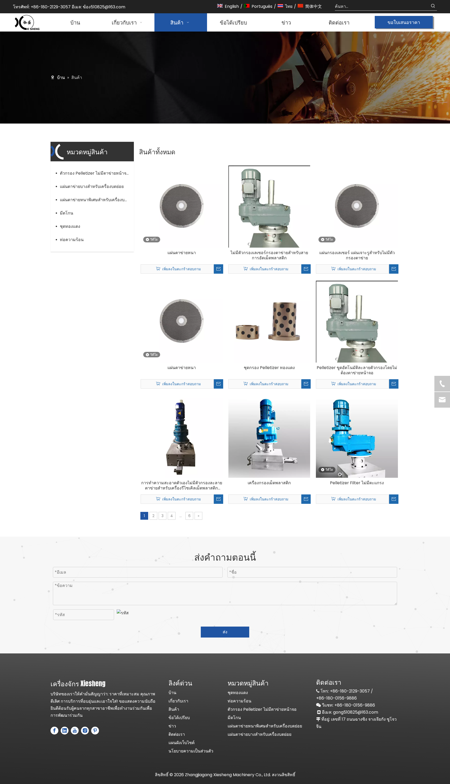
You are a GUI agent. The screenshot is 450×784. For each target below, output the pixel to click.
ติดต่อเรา (176, 734)
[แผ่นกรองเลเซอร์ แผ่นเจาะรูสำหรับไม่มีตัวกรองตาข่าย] (357, 206)
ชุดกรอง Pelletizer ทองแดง (269, 367)
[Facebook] (54, 730)
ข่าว (172, 726)
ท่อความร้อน (72, 240)
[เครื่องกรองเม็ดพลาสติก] (269, 436)
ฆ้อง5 (88, 7)
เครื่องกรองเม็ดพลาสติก (269, 483)
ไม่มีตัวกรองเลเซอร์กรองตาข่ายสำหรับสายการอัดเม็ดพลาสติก (269, 255)
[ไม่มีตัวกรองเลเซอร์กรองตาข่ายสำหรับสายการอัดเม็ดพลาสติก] (269, 222)
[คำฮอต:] (433, 6)
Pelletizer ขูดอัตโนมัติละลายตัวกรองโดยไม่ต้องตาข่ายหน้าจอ (357, 370)
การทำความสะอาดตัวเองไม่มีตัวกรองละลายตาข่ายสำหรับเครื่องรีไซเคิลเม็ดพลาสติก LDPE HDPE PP (181, 485)
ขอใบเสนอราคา (404, 22)
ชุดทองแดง (70, 226)
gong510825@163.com (355, 712)
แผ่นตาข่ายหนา (181, 252)
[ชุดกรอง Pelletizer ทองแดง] (269, 321)
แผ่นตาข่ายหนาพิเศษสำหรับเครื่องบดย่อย (97, 200)
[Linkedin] (64, 730)
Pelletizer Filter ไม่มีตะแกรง (357, 483)
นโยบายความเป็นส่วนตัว (190, 751)
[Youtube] (75, 730)
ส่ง (225, 632)
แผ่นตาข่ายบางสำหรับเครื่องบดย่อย (92, 186)
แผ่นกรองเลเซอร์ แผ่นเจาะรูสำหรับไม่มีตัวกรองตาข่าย (357, 255)
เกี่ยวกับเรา (178, 701)
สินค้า (173, 709)
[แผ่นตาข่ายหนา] (182, 206)
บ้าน (172, 693)
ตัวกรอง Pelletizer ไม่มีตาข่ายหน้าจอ (94, 173)
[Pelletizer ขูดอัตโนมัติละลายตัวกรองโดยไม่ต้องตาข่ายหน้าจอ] (357, 337)
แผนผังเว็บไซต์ (181, 743)
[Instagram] (85, 730)
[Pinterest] (95, 730)
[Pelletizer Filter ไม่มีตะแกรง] (357, 450)
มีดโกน (66, 213)
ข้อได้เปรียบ (179, 718)
